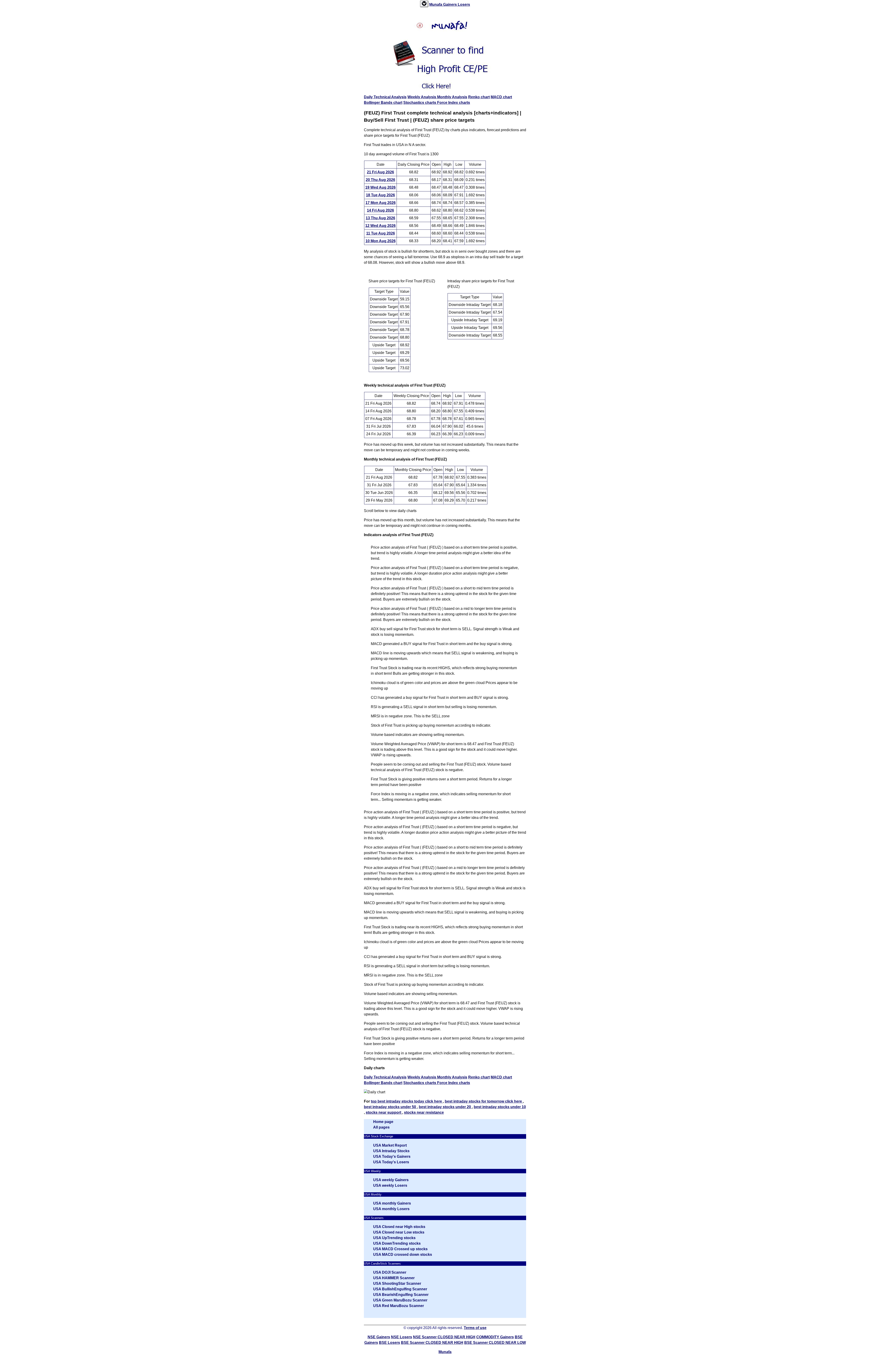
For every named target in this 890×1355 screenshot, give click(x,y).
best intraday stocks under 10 (500, 1107)
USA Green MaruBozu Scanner (400, 1300)
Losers (464, 4)
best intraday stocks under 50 (390, 1107)
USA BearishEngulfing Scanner (401, 1295)
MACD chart (501, 97)
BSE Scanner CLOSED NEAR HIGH (432, 1343)
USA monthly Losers (391, 1209)
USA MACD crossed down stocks (402, 1254)
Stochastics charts (420, 103)
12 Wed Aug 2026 (380, 226)
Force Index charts (453, 103)
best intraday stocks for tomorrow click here (484, 1101)
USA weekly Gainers (391, 1180)
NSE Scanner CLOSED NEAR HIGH (444, 1337)
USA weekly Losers (390, 1185)
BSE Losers (389, 1343)
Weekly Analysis (422, 97)
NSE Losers (401, 1337)
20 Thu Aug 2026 (380, 180)
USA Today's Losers (391, 1162)
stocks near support (384, 1112)
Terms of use (475, 1328)
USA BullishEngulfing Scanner (400, 1289)
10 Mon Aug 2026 (381, 241)
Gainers (450, 4)
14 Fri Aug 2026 (380, 210)
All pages (381, 1127)
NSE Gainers (379, 1337)
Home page (383, 1122)
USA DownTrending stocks (397, 1243)
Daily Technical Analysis (385, 97)
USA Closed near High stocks (399, 1227)
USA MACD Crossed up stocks (400, 1249)
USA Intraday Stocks (391, 1151)
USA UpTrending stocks (394, 1238)
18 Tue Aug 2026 (380, 195)
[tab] (424, 3)
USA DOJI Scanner (389, 1272)
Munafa (436, 4)
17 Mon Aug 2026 (381, 203)
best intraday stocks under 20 (445, 1107)
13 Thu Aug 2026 (380, 218)
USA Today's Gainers (391, 1156)
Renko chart (479, 97)
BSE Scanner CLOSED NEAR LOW (495, 1343)
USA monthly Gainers (392, 1203)
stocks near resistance (424, 1112)
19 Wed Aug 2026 (380, 187)
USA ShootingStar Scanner (397, 1283)
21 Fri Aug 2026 (380, 172)
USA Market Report (390, 1145)
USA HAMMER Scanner (394, 1278)
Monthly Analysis (452, 97)
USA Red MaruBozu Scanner (398, 1306)
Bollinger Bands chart (383, 103)
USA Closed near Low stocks (398, 1232)
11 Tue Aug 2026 (380, 233)
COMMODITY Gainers (495, 1337)
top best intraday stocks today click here (407, 1101)
